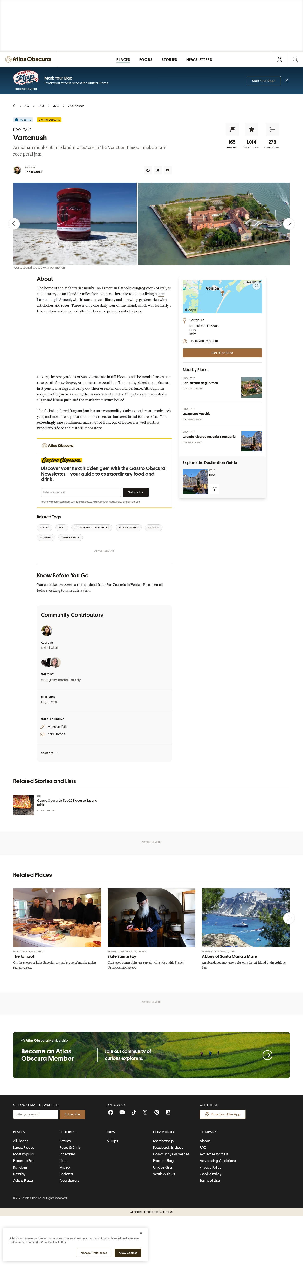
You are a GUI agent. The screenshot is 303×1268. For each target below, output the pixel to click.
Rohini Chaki (33, 172)
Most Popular (23, 1154)
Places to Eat (23, 1160)
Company (208, 1132)
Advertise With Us (214, 1154)
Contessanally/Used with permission (39, 267)
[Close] (141, 1232)
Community (164, 1132)
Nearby (19, 1174)
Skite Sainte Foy (122, 956)
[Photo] (251, 387)
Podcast (66, 1174)
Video (65, 1167)
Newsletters (69, 1180)
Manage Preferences (94, 1252)
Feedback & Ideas (168, 1147)
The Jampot (23, 956)
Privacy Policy (115, 502)
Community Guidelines (171, 1154)
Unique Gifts (163, 1167)
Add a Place (23, 1180)
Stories (65, 1141)
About (205, 1141)
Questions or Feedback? (151, 1211)
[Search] (295, 59)
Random (20, 1167)
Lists (63, 1160)
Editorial (68, 1132)
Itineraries (67, 1154)
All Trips (112, 1141)
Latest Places (23, 1147)
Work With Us (164, 1174)
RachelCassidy (69, 680)
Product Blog (163, 1160)
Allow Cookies (128, 1252)
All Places (20, 1141)
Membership (163, 1141)
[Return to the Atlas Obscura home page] (29, 59)
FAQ (203, 1147)
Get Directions (222, 353)
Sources (47, 753)
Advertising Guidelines (218, 1160)
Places (19, 1132)
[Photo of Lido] (195, 481)
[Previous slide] (14, 224)
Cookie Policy (210, 1174)
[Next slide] (289, 224)
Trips (111, 1132)
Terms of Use (133, 502)
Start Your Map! (264, 80)
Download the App (226, 1114)
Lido (212, 475)
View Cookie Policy (53, 1242)
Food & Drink (70, 1147)
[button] (232, 129)
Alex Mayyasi (48, 810)
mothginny (49, 680)
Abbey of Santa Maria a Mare (229, 956)
